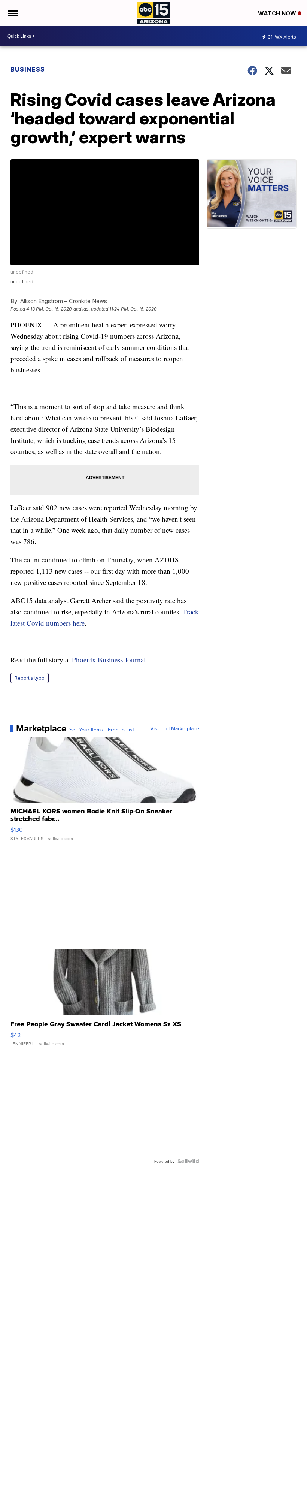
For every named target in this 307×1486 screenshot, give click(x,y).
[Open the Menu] (12, 13)
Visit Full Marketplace (174, 728)
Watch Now (278, 13)
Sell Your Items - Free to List (101, 729)
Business (28, 69)
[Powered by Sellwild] (188, 1161)
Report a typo (30, 678)
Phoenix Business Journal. (110, 659)
